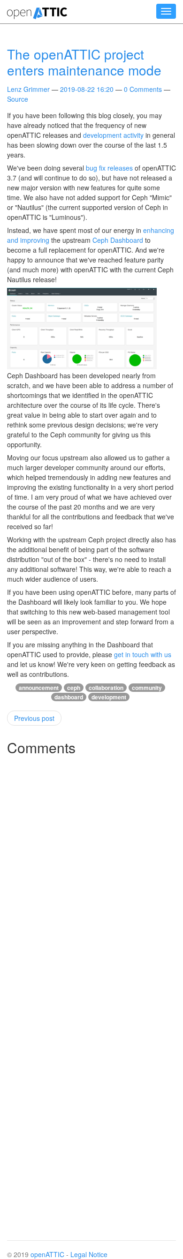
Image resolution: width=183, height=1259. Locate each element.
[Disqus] (91, 879)
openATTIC (47, 1254)
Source (17, 99)
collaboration (106, 687)
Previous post (34, 718)
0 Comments (143, 89)
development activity (113, 135)
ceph (73, 687)
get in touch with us (142, 654)
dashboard (68, 697)
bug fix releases (109, 167)
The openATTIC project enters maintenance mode (84, 62)
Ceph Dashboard (117, 240)
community (147, 687)
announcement (39, 687)
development (109, 697)
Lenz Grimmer (28, 89)
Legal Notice (88, 1254)
